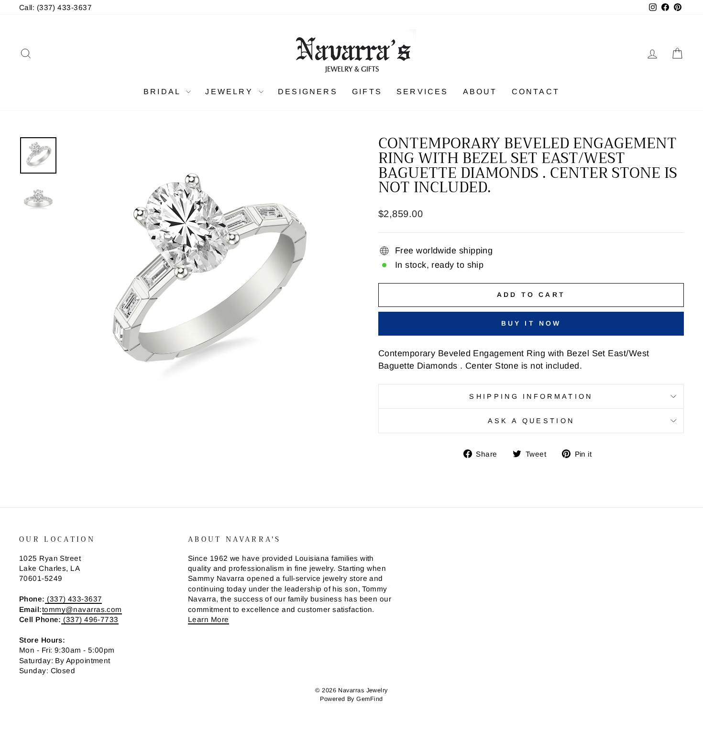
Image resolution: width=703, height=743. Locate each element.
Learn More (208, 619)
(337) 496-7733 (90, 619)
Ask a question (531, 421)
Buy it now (531, 323)
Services (422, 91)
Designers (308, 91)
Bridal (163, 91)
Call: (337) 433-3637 (55, 7)
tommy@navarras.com (82, 609)
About (480, 91)
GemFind (369, 699)
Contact (536, 91)
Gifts (367, 91)
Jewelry (230, 91)
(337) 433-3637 (73, 599)
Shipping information (531, 396)
